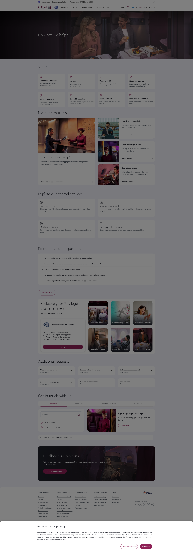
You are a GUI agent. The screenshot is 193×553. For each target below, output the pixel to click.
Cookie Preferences (129, 546)
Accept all (146, 546)
